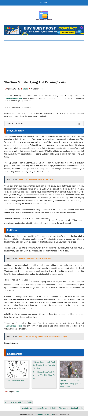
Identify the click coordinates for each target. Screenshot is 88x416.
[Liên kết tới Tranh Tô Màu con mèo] (17, 362)
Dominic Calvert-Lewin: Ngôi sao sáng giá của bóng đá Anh (71, 384)
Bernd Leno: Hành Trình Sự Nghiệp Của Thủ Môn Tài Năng (44, 375)
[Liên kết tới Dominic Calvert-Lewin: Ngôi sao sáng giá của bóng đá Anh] (71, 362)
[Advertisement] (44, 62)
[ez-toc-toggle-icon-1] (78, 124)
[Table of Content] (80, 124)
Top (41, 89)
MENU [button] (45, 3)
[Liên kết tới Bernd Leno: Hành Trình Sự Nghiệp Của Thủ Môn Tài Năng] (44, 362)
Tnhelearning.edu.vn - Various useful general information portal (44, 15)
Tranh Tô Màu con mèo (15, 381)
